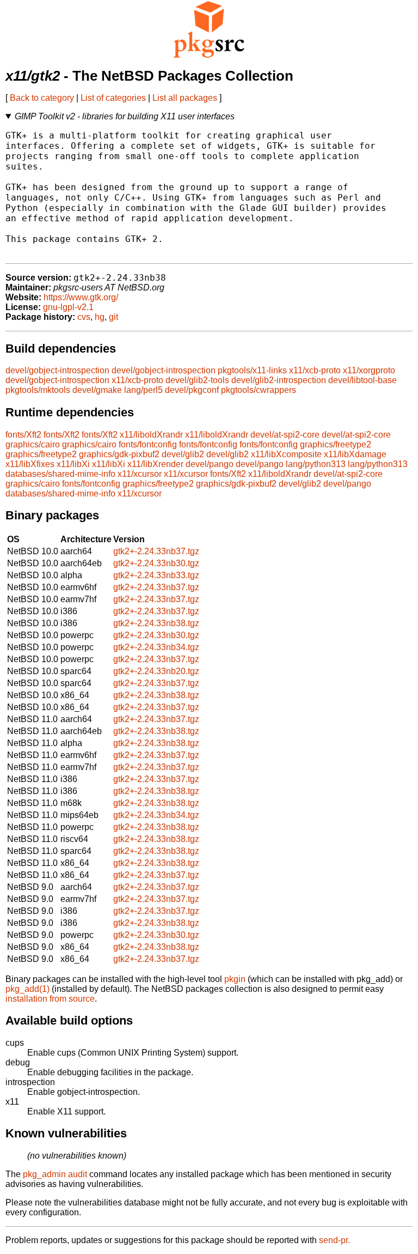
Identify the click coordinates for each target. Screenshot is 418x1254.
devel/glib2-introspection (278, 380)
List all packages (184, 97)
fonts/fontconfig (148, 444)
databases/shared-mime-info (60, 473)
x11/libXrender (155, 464)
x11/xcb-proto (315, 370)
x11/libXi (73, 464)
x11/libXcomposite (286, 454)
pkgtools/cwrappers (258, 390)
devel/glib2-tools (197, 380)
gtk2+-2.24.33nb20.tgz (156, 671)
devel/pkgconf (192, 390)
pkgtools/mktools (37, 390)
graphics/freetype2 (335, 444)
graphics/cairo (32, 444)
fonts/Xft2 (23, 434)
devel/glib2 (183, 454)
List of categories (113, 97)
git (113, 317)
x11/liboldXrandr (151, 434)
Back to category (42, 97)
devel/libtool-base (362, 380)
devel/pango (209, 464)
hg (99, 317)
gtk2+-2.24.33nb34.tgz (156, 647)
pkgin (234, 979)
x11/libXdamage (355, 454)
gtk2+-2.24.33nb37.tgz (156, 551)
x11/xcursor (140, 473)
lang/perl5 (143, 390)
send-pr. (334, 1240)
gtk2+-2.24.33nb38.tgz (156, 623)
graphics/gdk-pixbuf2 (119, 454)
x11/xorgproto (369, 370)
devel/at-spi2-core (284, 434)
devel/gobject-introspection (57, 370)
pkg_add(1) (27, 988)
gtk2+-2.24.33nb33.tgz (156, 575)
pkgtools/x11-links (252, 370)
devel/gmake (97, 390)
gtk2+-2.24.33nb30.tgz (156, 563)
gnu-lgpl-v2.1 (68, 307)
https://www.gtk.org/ (81, 297)
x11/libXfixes (29, 464)
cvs (83, 317)
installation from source (50, 998)
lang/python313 (316, 464)
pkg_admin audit (55, 1174)
